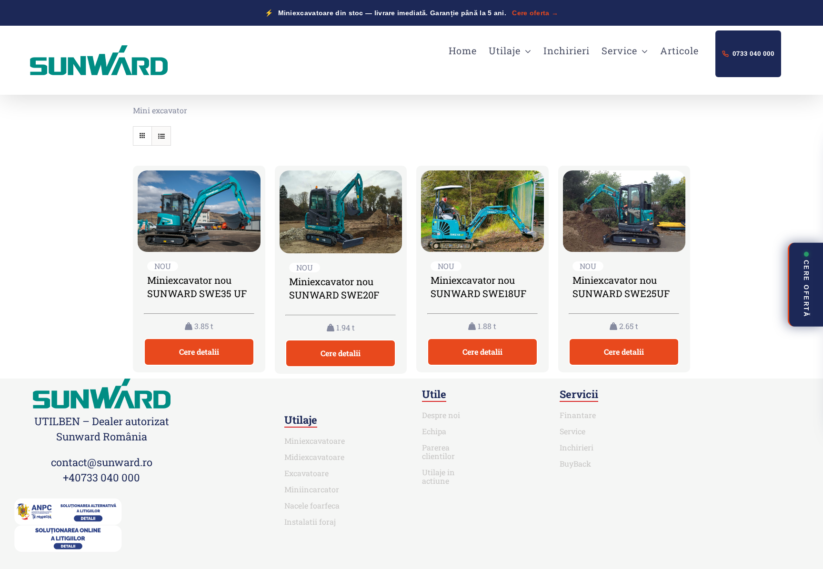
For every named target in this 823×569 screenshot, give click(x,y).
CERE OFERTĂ (806, 288)
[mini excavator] (199, 211)
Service (572, 431)
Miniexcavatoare (314, 441)
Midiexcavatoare (314, 457)
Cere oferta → (535, 13)
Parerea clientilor (438, 451)
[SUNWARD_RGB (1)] (102, 382)
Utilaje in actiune (438, 476)
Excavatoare (306, 473)
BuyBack (575, 464)
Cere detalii (199, 352)
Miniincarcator (311, 489)
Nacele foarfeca (312, 505)
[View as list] (161, 136)
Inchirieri (576, 447)
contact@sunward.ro (101, 462)
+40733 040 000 (101, 477)
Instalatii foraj (310, 522)
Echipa (434, 431)
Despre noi (441, 415)
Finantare (578, 415)
